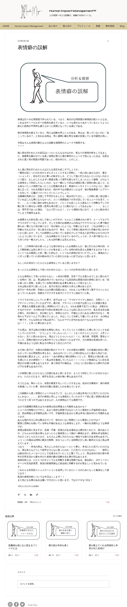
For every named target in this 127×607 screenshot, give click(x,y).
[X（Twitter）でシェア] (25, 494)
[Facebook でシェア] (19, 494)
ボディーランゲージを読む (28, 486)
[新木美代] (10, 604)
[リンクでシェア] (37, 494)
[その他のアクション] (107, 41)
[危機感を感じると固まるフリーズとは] (23, 531)
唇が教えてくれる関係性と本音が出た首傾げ (103, 547)
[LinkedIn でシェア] (31, 494)
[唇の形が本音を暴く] (63, 531)
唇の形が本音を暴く (59, 545)
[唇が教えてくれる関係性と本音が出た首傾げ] (104, 531)
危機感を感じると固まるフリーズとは (22, 547)
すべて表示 (117, 516)
